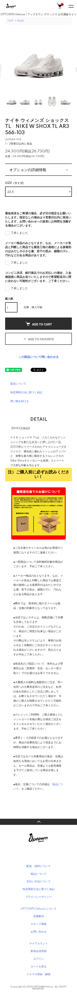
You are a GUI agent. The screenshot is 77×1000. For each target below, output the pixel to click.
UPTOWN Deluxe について (38, 908)
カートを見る (39, 966)
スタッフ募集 (39, 924)
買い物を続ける (19, 401)
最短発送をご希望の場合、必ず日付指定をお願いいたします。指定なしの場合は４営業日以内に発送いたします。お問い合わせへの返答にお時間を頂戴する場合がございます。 (38, 219)
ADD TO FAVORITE (41, 339)
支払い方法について (38, 881)
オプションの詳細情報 (27, 169)
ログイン (38, 958)
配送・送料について (38, 866)
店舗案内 (38, 916)
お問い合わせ (39, 931)
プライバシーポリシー (38, 897)
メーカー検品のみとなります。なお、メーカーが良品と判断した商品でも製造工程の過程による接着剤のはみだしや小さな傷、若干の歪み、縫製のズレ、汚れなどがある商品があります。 (38, 249)
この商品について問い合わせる (38, 357)
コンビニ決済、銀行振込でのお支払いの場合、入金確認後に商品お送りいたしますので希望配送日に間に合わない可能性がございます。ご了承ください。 (38, 277)
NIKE (20, 21)
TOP (10, 21)
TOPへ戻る (38, 822)
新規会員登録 (39, 951)
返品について (18, 383)
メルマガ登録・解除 (38, 974)
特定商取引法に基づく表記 (26, 392)
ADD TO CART (42, 324)
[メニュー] (71, 6)
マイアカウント (38, 943)
